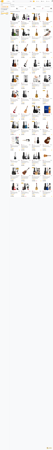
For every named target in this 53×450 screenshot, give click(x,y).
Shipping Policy (5, 9)
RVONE (19, 52)
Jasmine (51, 98)
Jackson (19, 160)
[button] (38, 1)
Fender (30, 21)
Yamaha (51, 21)
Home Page (2, 3)
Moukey (19, 21)
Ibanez (30, 175)
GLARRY (40, 67)
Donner (40, 21)
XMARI (40, 129)
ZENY (30, 129)
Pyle (40, 175)
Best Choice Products (18, 175)
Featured (51, 11)
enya (30, 98)
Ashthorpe (18, 98)
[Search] (33, 1)
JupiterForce (39, 160)
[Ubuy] (2, 1)
